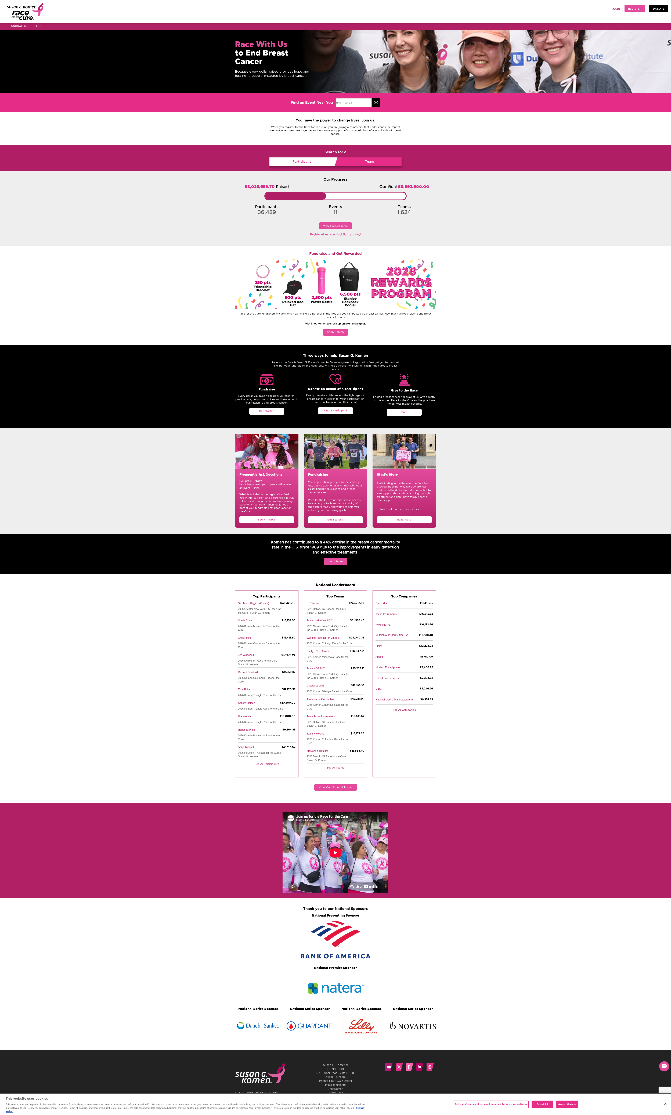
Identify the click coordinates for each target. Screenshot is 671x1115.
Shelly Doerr (245, 620)
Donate (659, 9)
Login (616, 9)
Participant (302, 161)
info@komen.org (335, 1084)
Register (634, 9)
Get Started (266, 411)
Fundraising (18, 26)
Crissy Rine (244, 637)
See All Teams (335, 767)
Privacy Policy (335, 1092)
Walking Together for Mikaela (323, 637)
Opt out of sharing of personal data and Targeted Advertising (491, 1104)
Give (404, 412)
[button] (664, 1066)
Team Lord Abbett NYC (320, 620)
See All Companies (404, 710)
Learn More (335, 561)
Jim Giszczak (246, 654)
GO (376, 102)
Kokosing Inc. (383, 624)
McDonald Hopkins (318, 750)
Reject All (542, 1104)
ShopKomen (335, 1088)
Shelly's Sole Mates (318, 651)
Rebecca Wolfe (246, 729)
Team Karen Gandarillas (320, 699)
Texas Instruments (386, 613)
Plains (379, 645)
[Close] (665, 1103)
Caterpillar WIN (315, 685)
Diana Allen (244, 716)
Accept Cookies (567, 1104)
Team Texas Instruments (321, 716)
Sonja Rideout (246, 746)
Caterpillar (381, 603)
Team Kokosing (315, 733)
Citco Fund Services (387, 678)
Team (369, 161)
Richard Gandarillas (249, 672)
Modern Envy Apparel (388, 667)
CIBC (379, 688)
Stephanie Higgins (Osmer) (253, 603)
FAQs (37, 26)
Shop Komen (335, 332)
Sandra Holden (246, 702)
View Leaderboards (335, 225)
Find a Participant (335, 410)
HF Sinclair (313, 603)
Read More (404, 520)
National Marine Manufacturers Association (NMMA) (396, 699)
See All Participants (267, 764)
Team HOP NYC (316, 668)
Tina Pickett (244, 689)
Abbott (379, 656)
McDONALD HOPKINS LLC (392, 635)
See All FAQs (267, 520)
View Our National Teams (335, 787)
